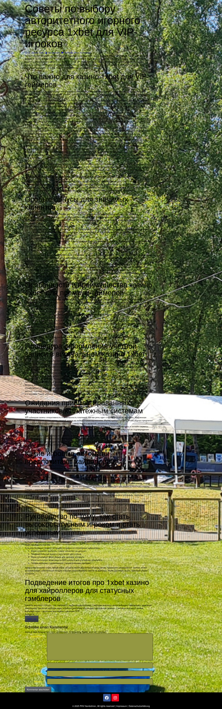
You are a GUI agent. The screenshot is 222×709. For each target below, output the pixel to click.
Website (38, 681)
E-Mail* (38, 673)
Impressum (121, 705)
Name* (39, 665)
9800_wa (31, 618)
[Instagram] (115, 697)
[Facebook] (107, 697)
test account (54, 52)
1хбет (96, 67)
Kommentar (36, 636)
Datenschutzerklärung (139, 705)
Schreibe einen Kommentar (77, 52)
